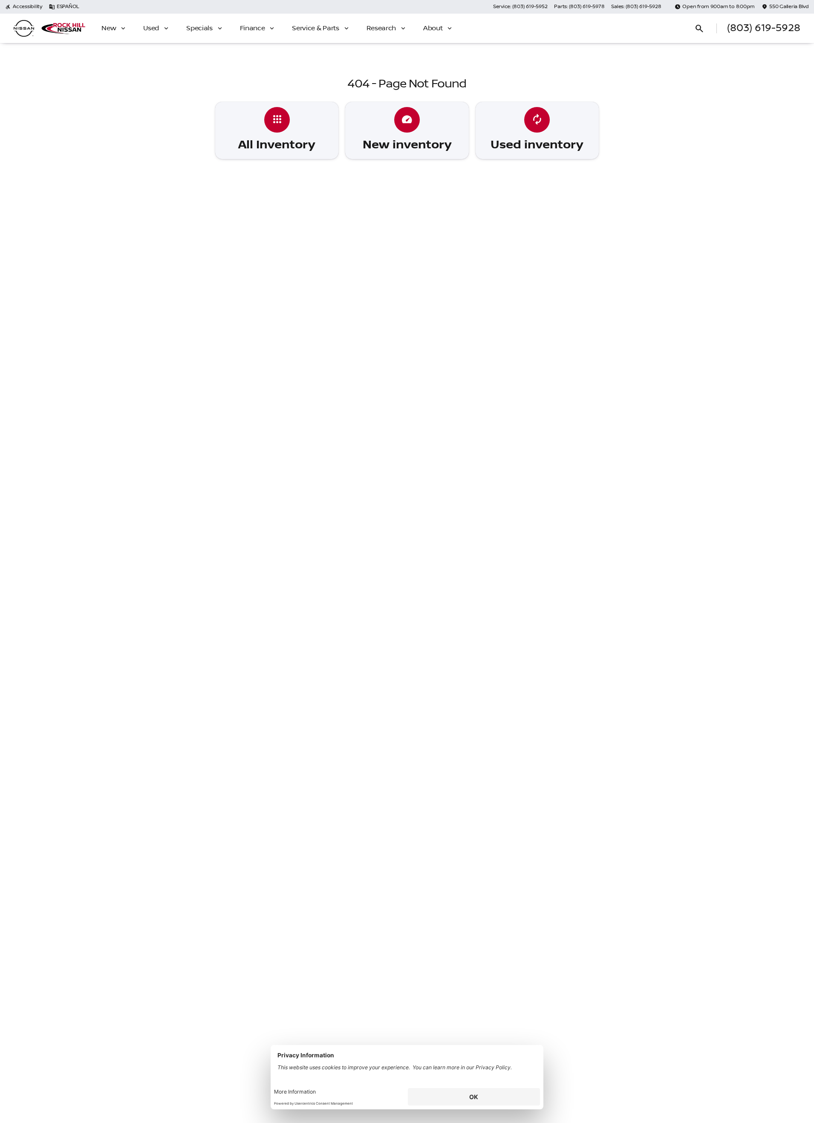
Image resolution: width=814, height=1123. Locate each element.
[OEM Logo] (24, 28)
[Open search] (699, 28)
